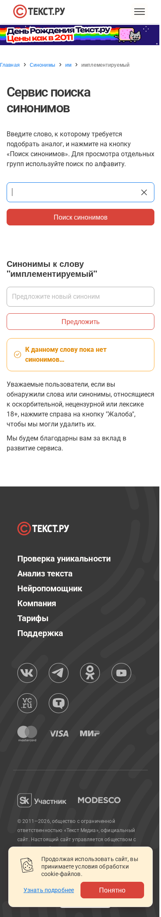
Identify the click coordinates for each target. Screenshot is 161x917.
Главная (10, 65)
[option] (80, 35)
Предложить (80, 321)
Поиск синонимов (81, 217)
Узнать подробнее (49, 890)
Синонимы (42, 65)
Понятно (112, 890)
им (68, 65)
